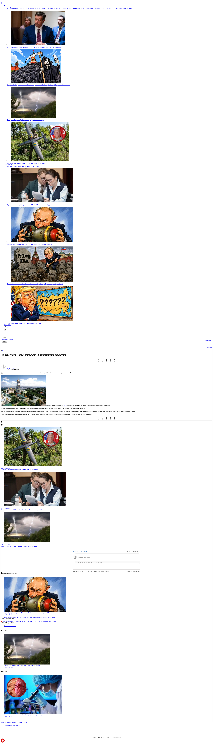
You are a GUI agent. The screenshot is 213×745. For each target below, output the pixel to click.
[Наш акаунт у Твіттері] (94, 733)
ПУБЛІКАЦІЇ (8, 164)
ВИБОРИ (55, 8)
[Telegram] (106, 360)
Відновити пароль (7, 339)
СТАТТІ (15, 166)
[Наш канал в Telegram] (105, 733)
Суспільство (11, 350)
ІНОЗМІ (37, 166)
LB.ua (65, 405)
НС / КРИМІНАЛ (64, 8)
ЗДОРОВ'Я (119, 8)
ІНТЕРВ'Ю (25, 166)
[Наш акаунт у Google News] (110, 733)
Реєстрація (208, 340)
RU (211, 347)
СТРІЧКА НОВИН (12, 8)
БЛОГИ (20, 166)
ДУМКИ (9, 166)
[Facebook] (110, 360)
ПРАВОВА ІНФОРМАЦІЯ (8, 722)
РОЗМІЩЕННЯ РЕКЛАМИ (12, 725)
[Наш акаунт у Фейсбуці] (102, 733)
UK (207, 347)
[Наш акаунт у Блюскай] (98, 733)
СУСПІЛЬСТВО (48, 8)
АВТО (109, 8)
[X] (98, 360)
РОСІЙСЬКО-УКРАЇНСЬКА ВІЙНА (83, 8)
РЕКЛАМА (7, 325)
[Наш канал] (115, 733)
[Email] (114, 360)
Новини (4, 350)
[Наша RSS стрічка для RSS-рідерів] (120, 733)
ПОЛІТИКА (22, 8)
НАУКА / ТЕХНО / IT (100, 8)
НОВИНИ (7, 7)
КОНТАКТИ (23, 722)
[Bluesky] (102, 360)
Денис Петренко (11, 368)
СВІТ (70, 8)
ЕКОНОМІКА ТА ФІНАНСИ (34, 8)
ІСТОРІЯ (31, 166)
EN (209, 347)
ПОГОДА (125, 8)
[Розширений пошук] (5, 329)
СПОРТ (113, 8)
